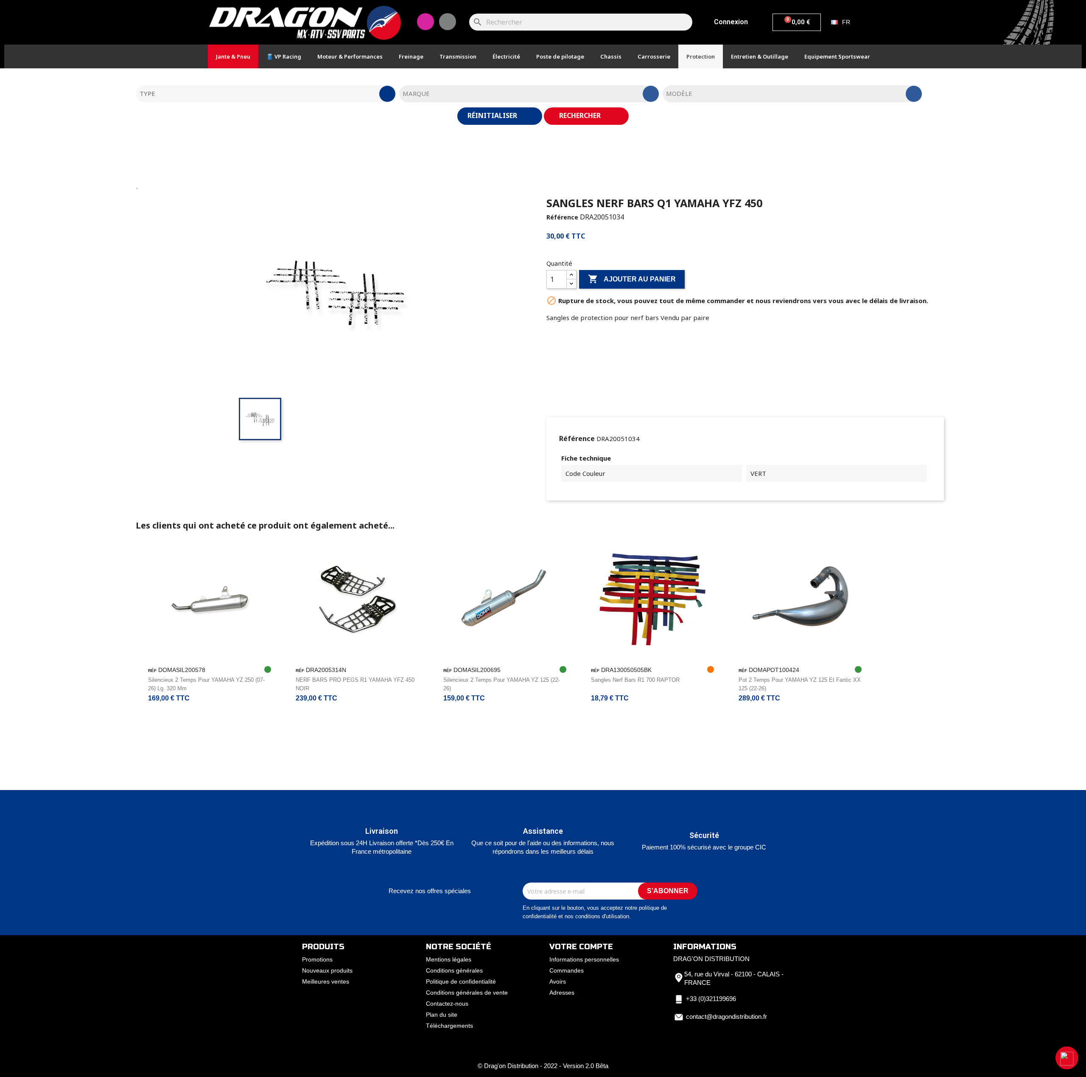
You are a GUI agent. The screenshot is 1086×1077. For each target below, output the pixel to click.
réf (152, 670)
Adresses (561, 992)
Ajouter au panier (632, 279)
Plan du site (441, 1014)
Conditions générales (454, 970)
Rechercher (580, 115)
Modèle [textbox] (679, 93)
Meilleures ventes (325, 981)
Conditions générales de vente (467, 992)
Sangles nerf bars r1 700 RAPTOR (635, 680)
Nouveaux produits (327, 970)
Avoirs (557, 981)
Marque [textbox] (416, 93)
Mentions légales (448, 959)
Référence (562, 217)
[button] (1067, 1058)
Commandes (566, 970)
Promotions (317, 959)
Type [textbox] (147, 93)
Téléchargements (449, 1025)
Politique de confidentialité (461, 981)
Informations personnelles (584, 959)
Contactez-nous (447, 1003)
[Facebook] (447, 21)
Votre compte (581, 946)
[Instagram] (425, 21)
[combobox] (266, 93)
